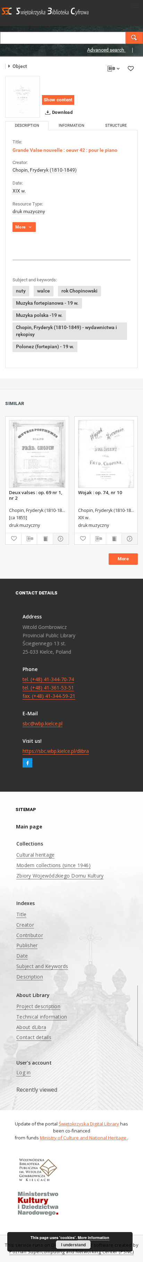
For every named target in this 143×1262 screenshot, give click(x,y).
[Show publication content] (45, 538)
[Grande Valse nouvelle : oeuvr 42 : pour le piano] (22, 97)
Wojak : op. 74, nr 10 (100, 492)
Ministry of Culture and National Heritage (83, 1138)
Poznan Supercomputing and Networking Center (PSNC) (71, 1252)
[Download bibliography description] (29, 538)
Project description (38, 1006)
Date (22, 955)
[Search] (134, 38)
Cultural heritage (35, 854)
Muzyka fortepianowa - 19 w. (47, 303)
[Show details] (60, 538)
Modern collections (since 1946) (53, 865)
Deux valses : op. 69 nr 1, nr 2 (35, 495)
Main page (29, 826)
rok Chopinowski (79, 291)
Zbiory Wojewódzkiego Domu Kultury (59, 875)
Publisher (26, 945)
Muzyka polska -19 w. (39, 315)
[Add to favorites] (130, 68)
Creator (25, 924)
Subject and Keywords (42, 966)
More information (93, 1237)
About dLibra (31, 1027)
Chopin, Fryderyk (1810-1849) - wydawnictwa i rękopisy (66, 331)
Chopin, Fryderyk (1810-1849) (44, 170)
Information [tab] (71, 125)
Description (29, 976)
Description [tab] (27, 125)
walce (43, 291)
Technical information (41, 1016)
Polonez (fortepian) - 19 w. (45, 346)
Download (62, 112)
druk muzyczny (28, 211)
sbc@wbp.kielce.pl (42, 723)
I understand (73, 1244)
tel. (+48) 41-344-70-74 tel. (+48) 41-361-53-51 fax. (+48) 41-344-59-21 (49, 687)
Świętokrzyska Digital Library (89, 1124)
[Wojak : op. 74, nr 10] (106, 454)
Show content (58, 99)
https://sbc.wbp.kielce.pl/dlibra (56, 751)
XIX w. (19, 191)
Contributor (29, 935)
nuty (21, 291)
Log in (23, 1072)
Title (21, 914)
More (123, 558)
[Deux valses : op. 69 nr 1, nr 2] (37, 454)
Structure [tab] (116, 125)
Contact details (33, 1037)
